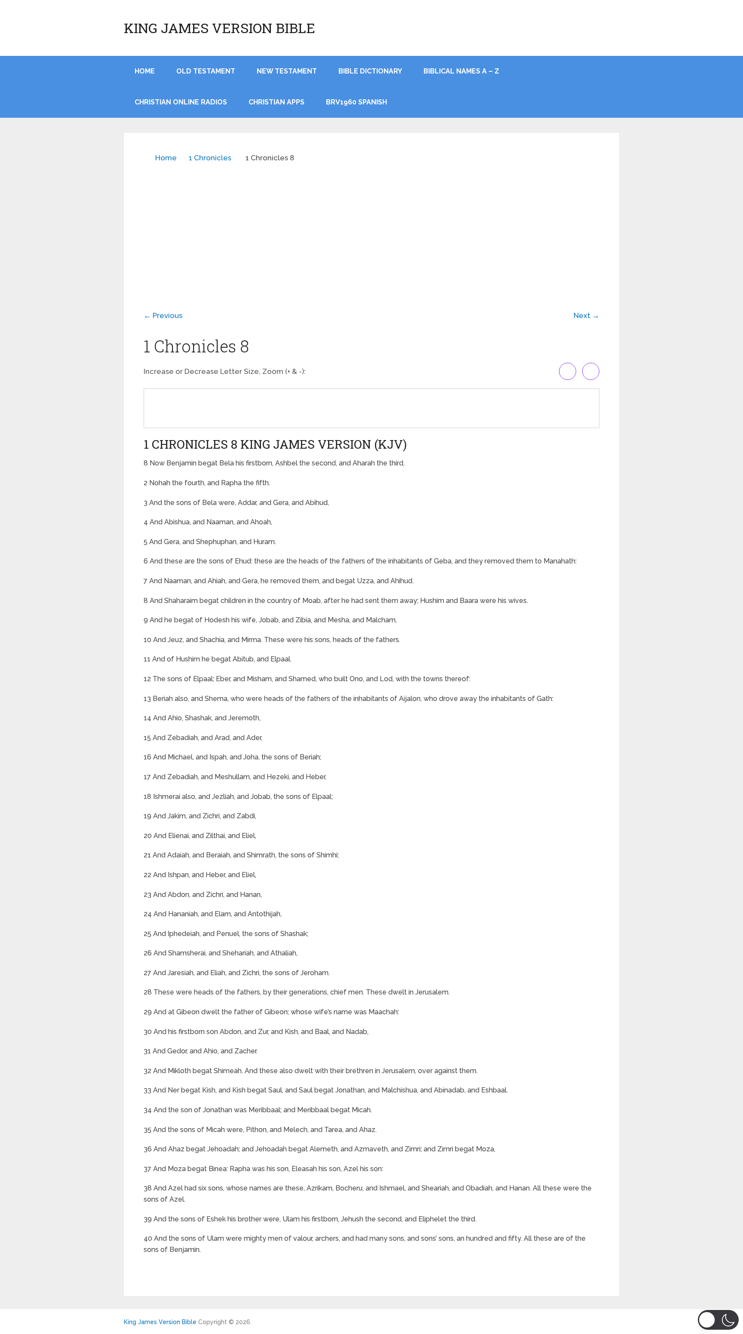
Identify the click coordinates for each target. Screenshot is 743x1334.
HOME (145, 71)
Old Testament (205, 71)
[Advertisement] (371, 230)
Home (166, 157)
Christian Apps (276, 102)
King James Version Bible (219, 28)
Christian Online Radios (181, 102)
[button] (718, 1320)
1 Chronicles (210, 157)
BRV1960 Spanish (356, 102)
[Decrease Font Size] (590, 371)
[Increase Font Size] (567, 371)
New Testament (287, 71)
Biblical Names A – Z (461, 71)
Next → (586, 315)
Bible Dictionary (370, 71)
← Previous (163, 315)
